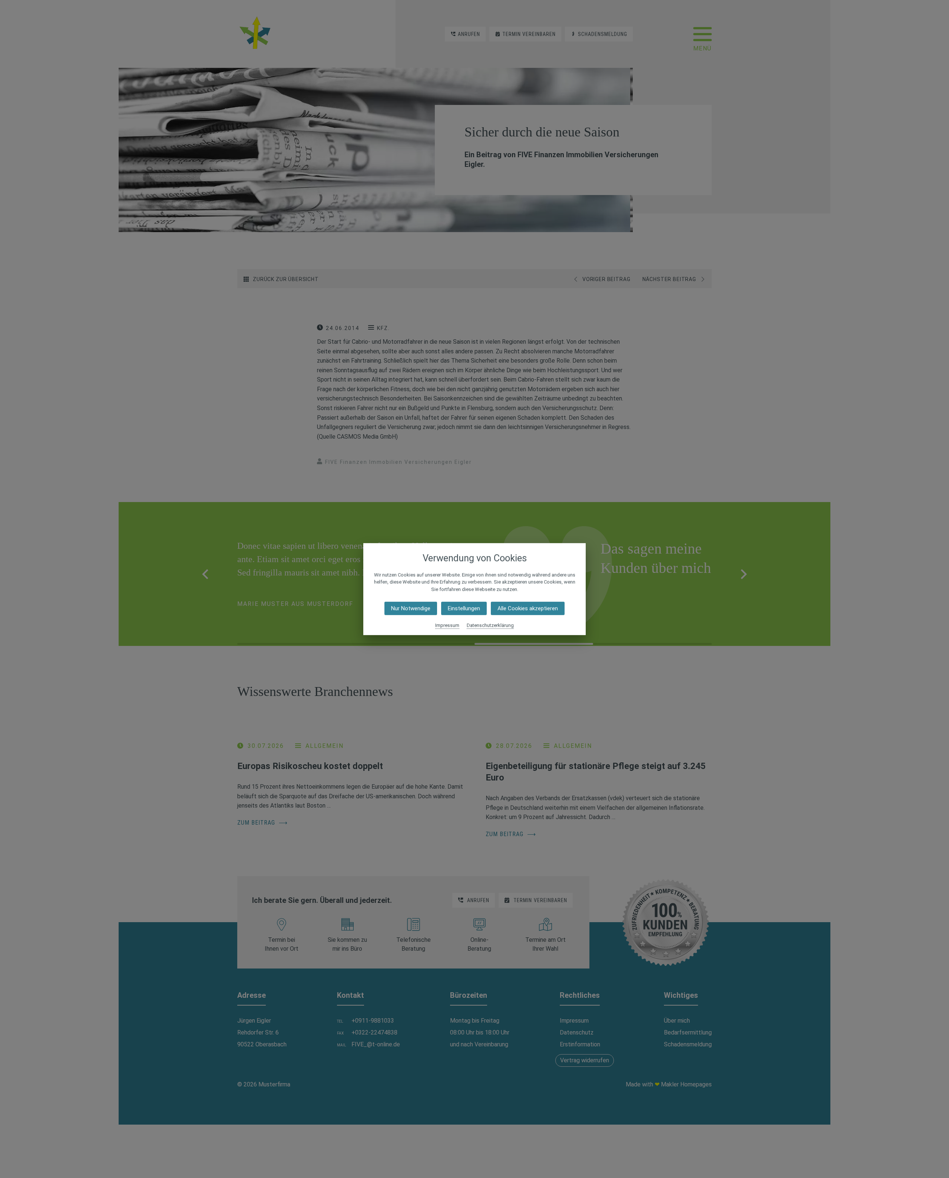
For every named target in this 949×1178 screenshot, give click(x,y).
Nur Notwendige (410, 608)
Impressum (447, 625)
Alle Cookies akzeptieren (527, 608)
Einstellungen (464, 608)
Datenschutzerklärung (490, 625)
